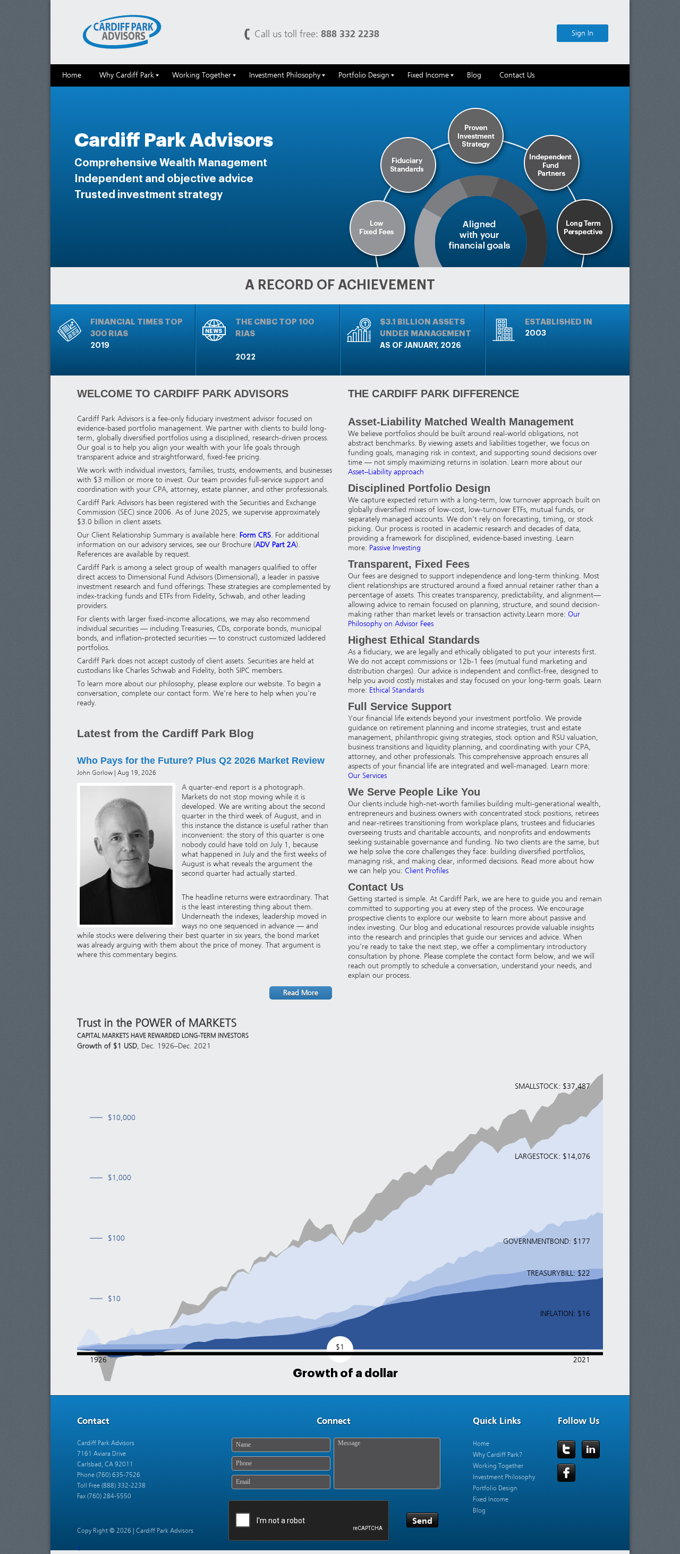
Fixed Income (490, 1499)
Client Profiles (426, 870)
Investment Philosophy (504, 1477)
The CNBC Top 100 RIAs (274, 328)
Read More (300, 992)
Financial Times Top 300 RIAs (136, 328)
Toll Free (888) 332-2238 (111, 1485)
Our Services (367, 775)
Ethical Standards (396, 690)
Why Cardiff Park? (497, 1454)
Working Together (498, 1466)
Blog (479, 1510)
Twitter (566, 1449)
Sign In (582, 33)
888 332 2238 (350, 34)
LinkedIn (590, 1449)
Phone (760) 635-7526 (108, 1475)
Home (481, 1443)
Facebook (566, 1472)
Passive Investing (395, 547)
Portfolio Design (495, 1488)
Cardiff (122, 31)
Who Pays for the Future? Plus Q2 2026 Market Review (201, 760)
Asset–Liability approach (386, 471)
